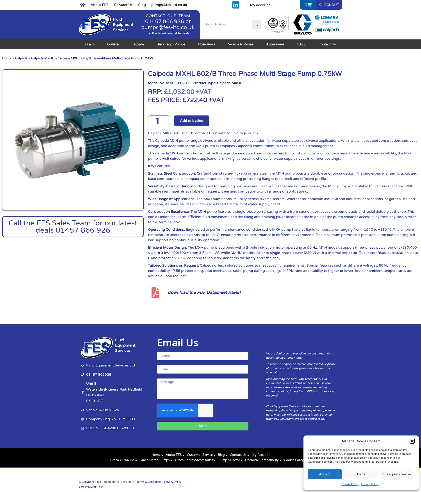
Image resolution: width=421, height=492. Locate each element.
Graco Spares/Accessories (194, 460)
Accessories (275, 44)
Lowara (113, 44)
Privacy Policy (370, 484)
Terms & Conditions (149, 481)
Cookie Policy (350, 484)
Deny (361, 474)
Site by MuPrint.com (91, 486)
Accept (325, 474)
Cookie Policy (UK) (297, 460)
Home (6, 58)
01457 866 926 (164, 21)
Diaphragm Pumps (171, 44)
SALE (301, 44)
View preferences (397, 474)
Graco (90, 44)
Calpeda (138, 44)
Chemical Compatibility (262, 460)
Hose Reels (206, 44)
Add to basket (191, 121)
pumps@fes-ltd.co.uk (169, 5)
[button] (412, 441)
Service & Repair (240, 44)
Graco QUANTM (122, 460)
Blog (142, 5)
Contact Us (123, 5)
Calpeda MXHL (42, 58)
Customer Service (200, 455)
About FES (100, 5)
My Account (261, 455)
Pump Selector (229, 460)
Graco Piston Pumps (155, 460)
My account (260, 5)
